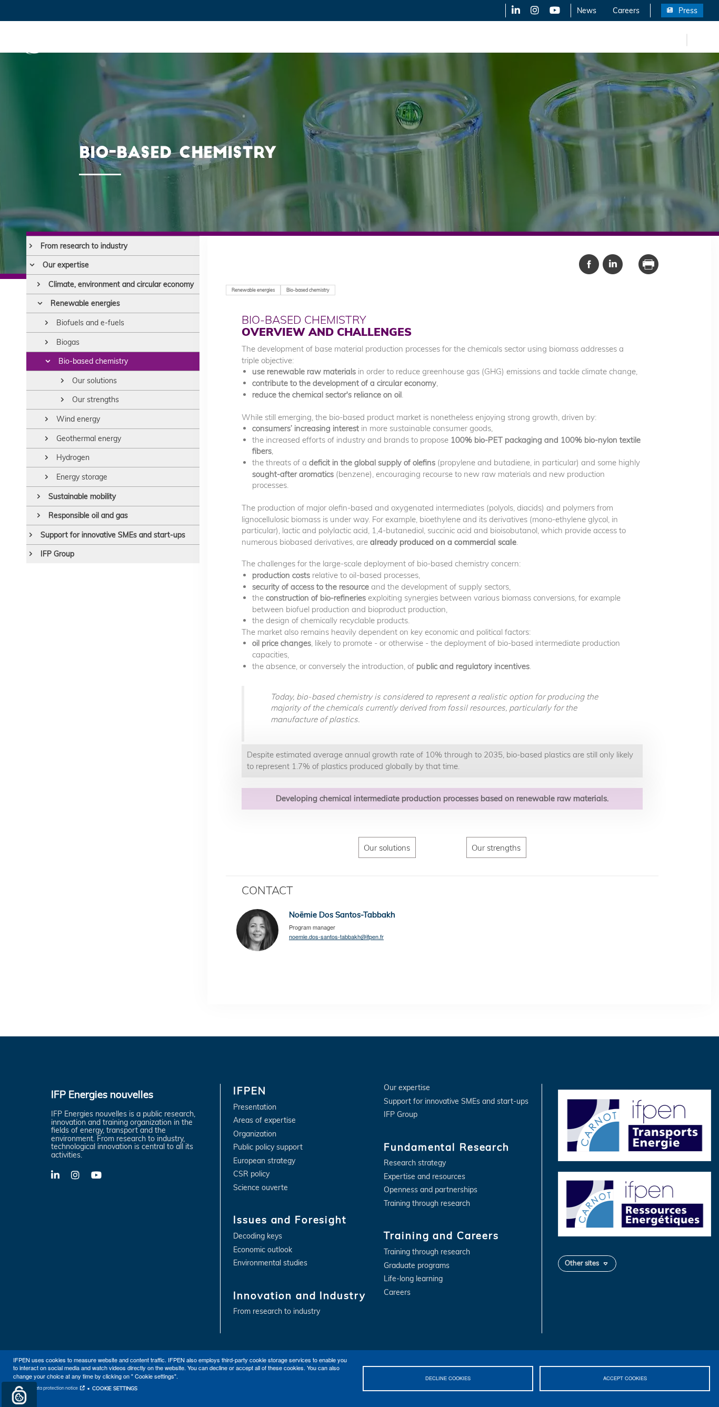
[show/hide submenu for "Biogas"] (46, 342)
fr (677, 39)
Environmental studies (270, 1263)
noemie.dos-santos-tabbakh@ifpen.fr (336, 936)
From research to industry (84, 246)
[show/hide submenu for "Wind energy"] (46, 419)
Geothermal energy (88, 438)
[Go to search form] (698, 42)
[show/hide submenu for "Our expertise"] (31, 265)
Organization (254, 1134)
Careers (626, 10)
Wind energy (78, 419)
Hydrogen (72, 457)
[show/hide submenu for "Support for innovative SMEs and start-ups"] (30, 535)
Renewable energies (85, 303)
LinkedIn (512, 10)
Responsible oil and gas (88, 515)
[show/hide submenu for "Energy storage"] (46, 477)
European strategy (264, 1161)
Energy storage (81, 477)
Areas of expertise (264, 1120)
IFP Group (57, 553)
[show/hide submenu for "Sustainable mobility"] (38, 496)
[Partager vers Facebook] (589, 263)
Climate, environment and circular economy (121, 284)
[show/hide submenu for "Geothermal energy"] (46, 438)
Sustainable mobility (82, 496)
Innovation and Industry (264, 39)
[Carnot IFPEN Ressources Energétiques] (634, 1203)
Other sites (582, 1263)
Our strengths (95, 399)
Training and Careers (451, 39)
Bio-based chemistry (93, 361)
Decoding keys (257, 1236)
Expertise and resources (424, 1177)
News (586, 10)
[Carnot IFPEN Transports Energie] (634, 1125)
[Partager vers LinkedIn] (613, 263)
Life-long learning (413, 1279)
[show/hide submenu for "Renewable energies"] (39, 303)
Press (687, 10)
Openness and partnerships (430, 1190)
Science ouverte (260, 1188)
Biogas (67, 342)
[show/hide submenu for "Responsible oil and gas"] (38, 515)
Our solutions (94, 380)
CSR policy (251, 1174)
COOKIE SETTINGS (114, 1388)
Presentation (254, 1107)
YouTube (554, 10)
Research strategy (415, 1163)
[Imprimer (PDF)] (648, 263)
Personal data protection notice (45, 1388)
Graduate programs (417, 1266)
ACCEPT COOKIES (625, 1378)
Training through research (427, 1204)
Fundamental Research (360, 39)
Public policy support (268, 1147)
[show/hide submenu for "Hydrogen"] (46, 457)
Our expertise (66, 265)
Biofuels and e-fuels (90, 322)
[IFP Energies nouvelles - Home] (50, 39)
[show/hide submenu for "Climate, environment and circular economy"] (38, 284)
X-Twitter (534, 10)
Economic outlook (262, 1250)
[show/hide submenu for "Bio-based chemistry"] (47, 361)
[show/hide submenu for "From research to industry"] (30, 246)
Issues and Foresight (172, 39)
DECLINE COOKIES (448, 1378)
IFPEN (109, 39)
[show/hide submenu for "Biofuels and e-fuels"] (46, 322)
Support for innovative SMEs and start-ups (113, 535)
